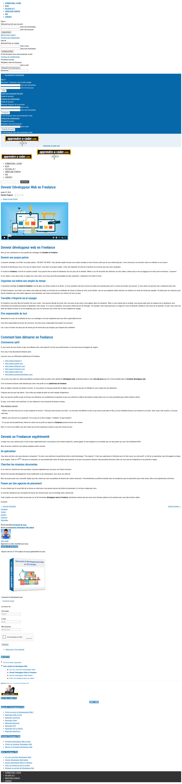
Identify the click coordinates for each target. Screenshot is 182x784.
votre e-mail (24, 46)
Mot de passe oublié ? (8, 35)
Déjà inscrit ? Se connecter (15, 649)
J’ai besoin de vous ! (20, 525)
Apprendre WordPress (12, 731)
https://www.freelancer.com (15, 369)
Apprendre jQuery (11, 720)
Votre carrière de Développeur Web (15, 666)
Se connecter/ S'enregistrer (14, 75)
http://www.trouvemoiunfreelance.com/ (19, 374)
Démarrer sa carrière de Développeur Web (18, 683)
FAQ (6, 14)
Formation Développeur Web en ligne (17, 741)
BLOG (7, 6)
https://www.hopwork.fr (13, 361)
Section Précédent (8, 506)
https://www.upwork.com (14, 363)
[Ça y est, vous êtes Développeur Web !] (16, 195)
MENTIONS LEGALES (12, 778)
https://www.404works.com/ (15, 366)
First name (5, 611)
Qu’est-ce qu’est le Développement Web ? (19, 712)
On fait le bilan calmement (12, 662)
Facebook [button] (5, 601)
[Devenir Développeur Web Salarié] (20, 195)
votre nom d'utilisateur (28, 27)
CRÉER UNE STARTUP (12, 11)
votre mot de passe (27, 29)
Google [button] (11, 601)
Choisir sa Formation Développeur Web (18, 744)
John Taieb (4, 541)
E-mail (3, 619)
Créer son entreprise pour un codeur (17, 765)
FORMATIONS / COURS (13, 3)
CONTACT (8, 17)
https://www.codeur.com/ (14, 372)
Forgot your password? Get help (12, 94)
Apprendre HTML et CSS (13, 715)
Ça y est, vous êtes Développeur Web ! (18, 757)
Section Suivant (174, 506)
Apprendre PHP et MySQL (14, 729)
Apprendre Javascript (12, 718)
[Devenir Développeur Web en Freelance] (18, 195)
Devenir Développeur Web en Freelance (18, 763)
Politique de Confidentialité (10, 38)
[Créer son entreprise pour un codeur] (23, 195)
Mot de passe (6, 627)
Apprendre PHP (10, 726)
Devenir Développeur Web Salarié (22, 527)
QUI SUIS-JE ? (10, 9)
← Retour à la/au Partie (9, 199)
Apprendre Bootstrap (12, 723)
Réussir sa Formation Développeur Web (18, 747)
